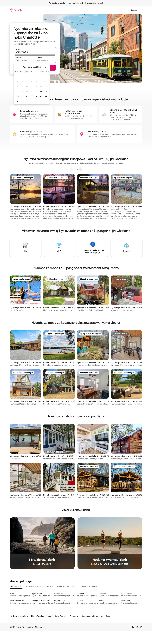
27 (32, 96)
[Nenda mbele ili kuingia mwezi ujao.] (45, 67)
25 (22, 96)
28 (36, 96)
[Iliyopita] (72, 169)
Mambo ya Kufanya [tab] (89, 586)
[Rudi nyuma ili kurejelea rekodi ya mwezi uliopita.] (18, 67)
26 (27, 96)
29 (41, 96)
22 (41, 91)
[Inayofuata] (80, 169)
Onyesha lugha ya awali (94, 3)
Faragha (30, 627)
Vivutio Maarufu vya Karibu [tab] (67, 586)
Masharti (38, 627)
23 (46, 91)
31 (17, 101)
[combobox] (35, 51)
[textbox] (24, 60)
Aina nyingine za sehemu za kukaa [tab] (39, 586)
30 (46, 96)
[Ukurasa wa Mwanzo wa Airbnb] (16, 10)
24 (18, 96)
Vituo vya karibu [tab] (16, 586)
